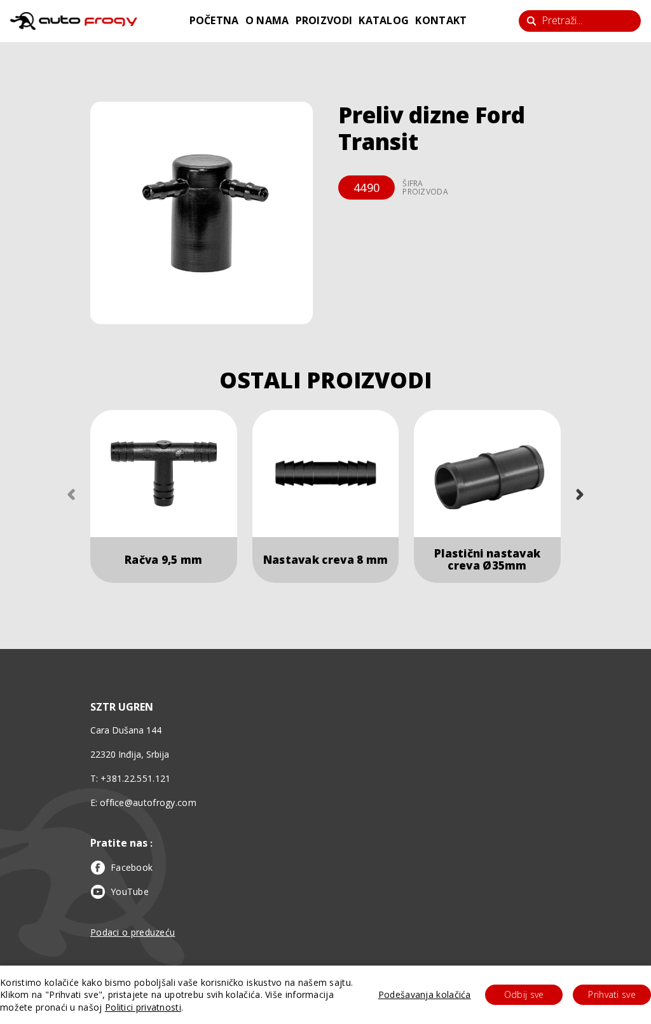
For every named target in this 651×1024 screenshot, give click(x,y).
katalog (384, 20)
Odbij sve (524, 994)
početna (214, 20)
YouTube (130, 891)
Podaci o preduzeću (132, 932)
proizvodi (324, 20)
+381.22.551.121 (135, 778)
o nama (267, 20)
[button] (201, 213)
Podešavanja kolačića (424, 994)
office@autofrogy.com (148, 802)
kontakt (441, 20)
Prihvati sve (612, 994)
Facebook (132, 867)
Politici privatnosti (143, 1007)
